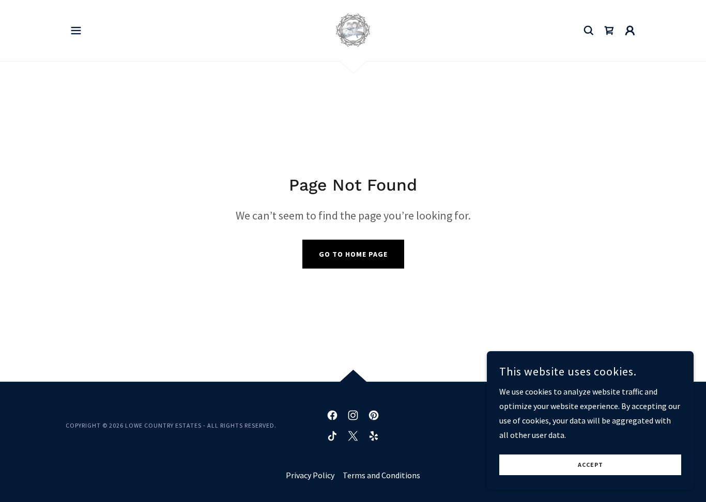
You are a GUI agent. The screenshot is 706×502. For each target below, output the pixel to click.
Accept (590, 465)
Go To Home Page (353, 254)
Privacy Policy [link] (310, 475)
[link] (353, 29)
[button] (76, 30)
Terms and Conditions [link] (381, 475)
